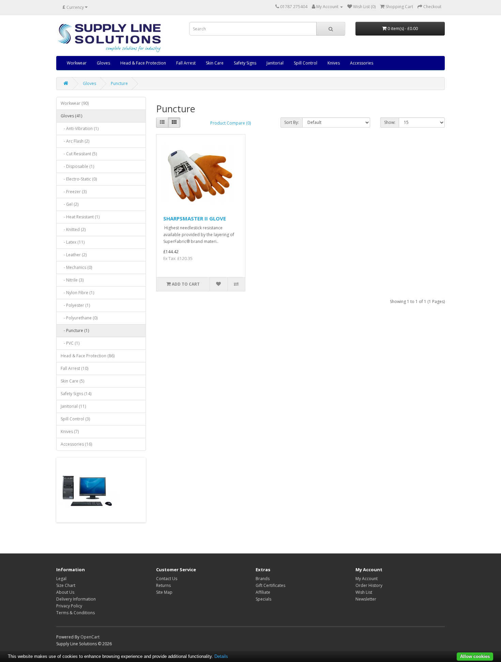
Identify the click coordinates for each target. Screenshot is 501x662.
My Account (366, 578)
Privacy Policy (69, 606)
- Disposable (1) (77, 166)
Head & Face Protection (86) (88, 356)
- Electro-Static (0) (79, 179)
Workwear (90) (75, 103)
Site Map (164, 592)
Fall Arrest (186, 63)
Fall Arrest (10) (74, 368)
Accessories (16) (76, 444)
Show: (389, 122)
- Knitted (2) (73, 229)
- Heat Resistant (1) (80, 217)
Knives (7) (70, 431)
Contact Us (166, 578)
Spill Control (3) (75, 419)
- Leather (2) (74, 255)
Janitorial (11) (73, 406)
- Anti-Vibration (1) (79, 128)
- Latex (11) (73, 242)
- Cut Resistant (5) (79, 154)
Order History (368, 585)
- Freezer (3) (74, 192)
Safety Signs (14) (76, 394)
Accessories (361, 63)
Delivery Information (76, 599)
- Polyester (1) (75, 305)
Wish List (363, 592)
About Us (65, 592)
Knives (334, 63)
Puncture (119, 83)
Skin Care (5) (72, 381)
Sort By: (291, 122)
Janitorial (275, 63)
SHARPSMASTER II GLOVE (194, 218)
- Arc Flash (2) (75, 141)
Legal (61, 578)
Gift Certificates (270, 585)
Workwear (77, 63)
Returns (163, 585)
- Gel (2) (69, 204)
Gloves (103, 63)
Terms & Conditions (75, 613)
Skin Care (215, 63)
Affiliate (263, 592)
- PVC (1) (70, 343)
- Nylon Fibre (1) (77, 293)
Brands (263, 578)
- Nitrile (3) (72, 280)
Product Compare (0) (230, 123)
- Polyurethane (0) (79, 318)
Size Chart (65, 585)
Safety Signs (245, 63)
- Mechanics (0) (76, 267)
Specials (263, 599)
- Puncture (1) (75, 330)
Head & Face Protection (143, 63)
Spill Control (305, 63)
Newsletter (365, 599)
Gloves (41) (71, 116)
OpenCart (90, 637)
